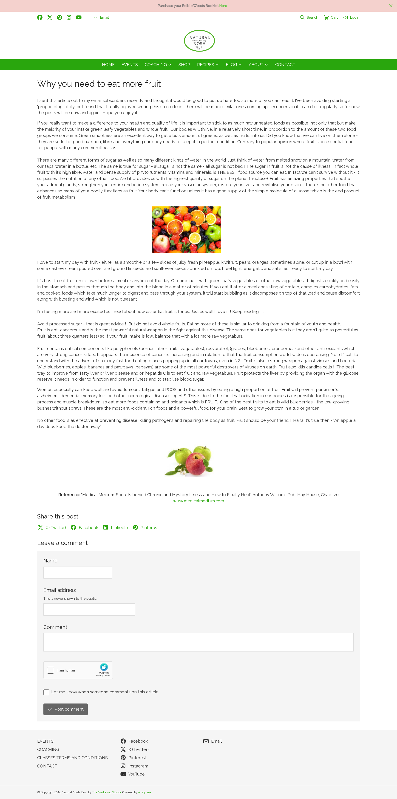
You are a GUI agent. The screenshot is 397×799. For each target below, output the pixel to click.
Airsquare (144, 792)
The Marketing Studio (106, 792)
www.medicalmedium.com (198, 500)
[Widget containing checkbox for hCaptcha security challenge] (78, 670)
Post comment (69, 709)
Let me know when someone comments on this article (105, 691)
